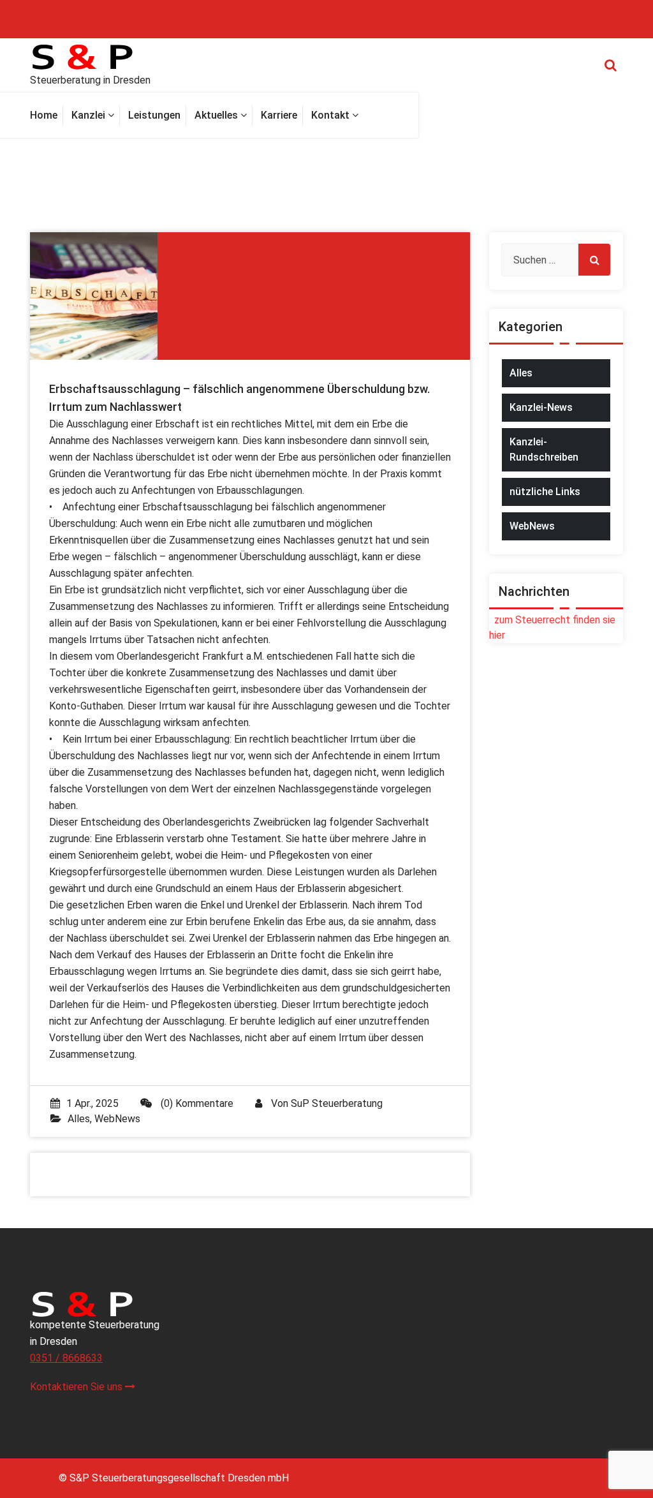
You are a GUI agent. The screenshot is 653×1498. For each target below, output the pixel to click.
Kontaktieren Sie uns (77, 1387)
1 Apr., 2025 (92, 1103)
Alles (79, 1119)
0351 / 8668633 (66, 1358)
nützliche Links (545, 492)
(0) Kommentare (195, 1103)
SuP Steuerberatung (337, 1103)
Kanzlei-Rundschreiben (544, 449)
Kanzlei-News (541, 407)
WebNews (117, 1119)
